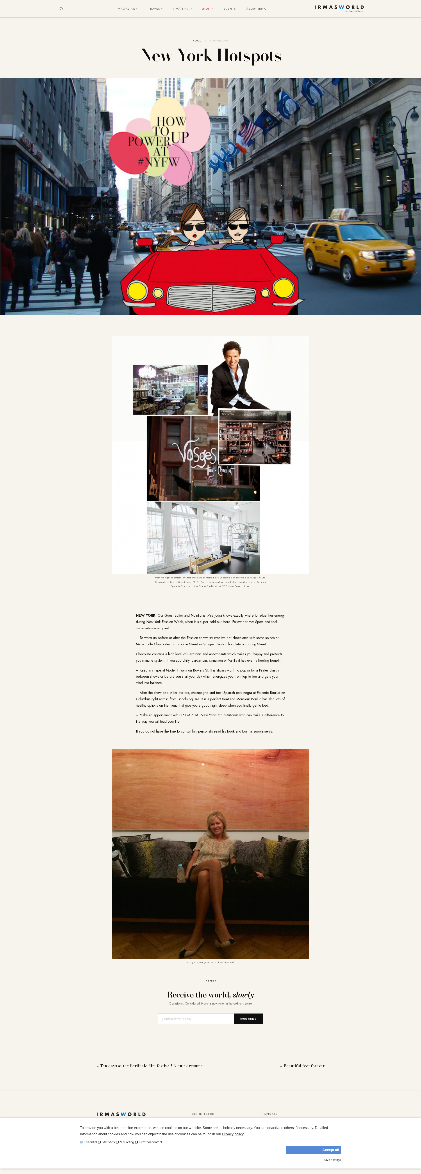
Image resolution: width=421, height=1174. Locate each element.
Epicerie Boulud (268, 692)
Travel (154, 9)
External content (150, 1142)
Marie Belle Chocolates (153, 644)
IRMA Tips (180, 9)
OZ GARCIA (188, 715)
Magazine (126, 9)
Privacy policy (232, 1134)
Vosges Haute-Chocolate (222, 644)
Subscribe (248, 1019)
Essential (90, 1142)
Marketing (127, 1142)
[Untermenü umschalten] (136, 8)
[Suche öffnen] (61, 8)
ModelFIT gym (176, 670)
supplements (263, 731)
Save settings (332, 1159)
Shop (206, 9)
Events (230, 9)
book (231, 731)
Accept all (330, 1150)
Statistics (108, 1142)
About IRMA (256, 9)
